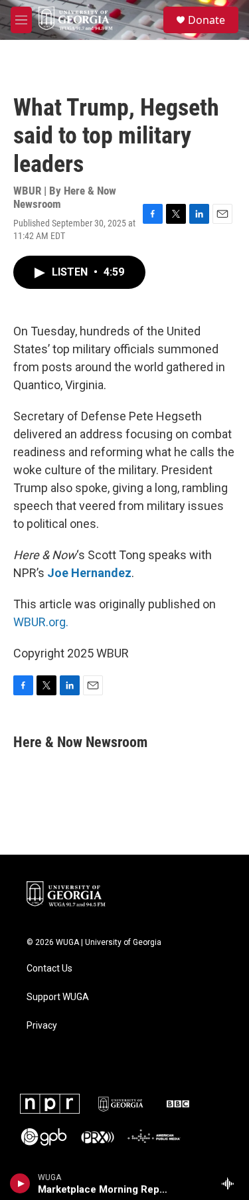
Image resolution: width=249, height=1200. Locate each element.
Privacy (42, 1026)
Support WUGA (58, 997)
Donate (206, 20)
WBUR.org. (40, 622)
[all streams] (231, 1183)
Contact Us (49, 969)
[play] (20, 1183)
